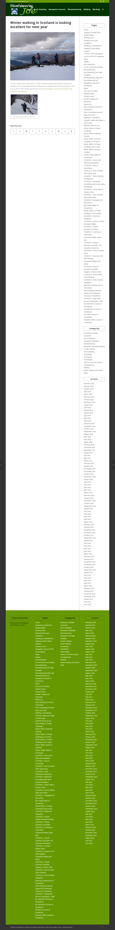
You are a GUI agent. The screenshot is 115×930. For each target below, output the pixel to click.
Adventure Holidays (91, 333)
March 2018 (88, 442)
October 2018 (89, 429)
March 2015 (88, 522)
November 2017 (89, 450)
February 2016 (89, 495)
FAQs (86, 59)
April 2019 (87, 421)
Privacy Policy (89, 96)
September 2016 (90, 477)
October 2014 (89, 535)
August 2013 (88, 572)
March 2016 (88, 493)
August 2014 (88, 541)
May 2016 (87, 487)
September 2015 (90, 506)
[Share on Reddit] (65, 131)
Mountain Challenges (91, 341)
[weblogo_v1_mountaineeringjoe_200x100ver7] (23, 9)
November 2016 (89, 471)
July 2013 (87, 575)
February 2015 (89, 525)
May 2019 (87, 418)
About (86, 30)
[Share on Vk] (58, 131)
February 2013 (89, 588)
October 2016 (89, 474)
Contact (86, 51)
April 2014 (87, 551)
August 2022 (88, 405)
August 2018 (88, 434)
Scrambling (88, 354)
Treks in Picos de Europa (93, 362)
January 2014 (89, 559)
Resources (88, 104)
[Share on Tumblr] (52, 131)
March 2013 (88, 586)
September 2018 (90, 431)
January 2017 (89, 466)
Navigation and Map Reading (94, 346)
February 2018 (89, 445)
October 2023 (89, 389)
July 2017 (87, 455)
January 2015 (89, 527)
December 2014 (89, 530)
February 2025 (89, 384)
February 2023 (89, 397)
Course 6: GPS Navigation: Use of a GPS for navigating (44, 649)
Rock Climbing (89, 352)
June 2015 (87, 514)
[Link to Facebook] (103, 1)
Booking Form (89, 38)
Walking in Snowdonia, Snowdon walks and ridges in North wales (94, 120)
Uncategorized (89, 365)
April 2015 (87, 519)
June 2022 (87, 408)
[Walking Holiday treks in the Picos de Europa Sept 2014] (1, 465)
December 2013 (89, 562)
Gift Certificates (89, 64)
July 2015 (87, 511)
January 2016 (89, 498)
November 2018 (89, 426)
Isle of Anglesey (89, 338)
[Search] (103, 9)
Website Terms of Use (92, 125)
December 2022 (89, 402)
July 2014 (87, 543)
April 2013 (87, 583)
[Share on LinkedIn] (46, 131)
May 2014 (87, 549)
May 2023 (87, 391)
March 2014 (88, 554)
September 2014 (90, 538)
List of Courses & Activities (93, 67)
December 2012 (89, 594)
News (86, 88)
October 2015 (89, 503)
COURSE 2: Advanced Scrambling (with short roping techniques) (94, 184)
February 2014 (89, 556)
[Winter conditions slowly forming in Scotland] (42, 56)
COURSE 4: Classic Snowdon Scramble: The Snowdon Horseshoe (93, 245)
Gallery (86, 62)
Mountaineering (89, 70)
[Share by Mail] (71, 131)
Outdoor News (89, 94)
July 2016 (87, 482)
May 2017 (87, 458)
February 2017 (89, 463)
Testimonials (88, 360)
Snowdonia (88, 357)
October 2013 (89, 567)
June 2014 (87, 546)
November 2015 (89, 501)
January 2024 (89, 386)
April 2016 (87, 490)
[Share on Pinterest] (39, 131)
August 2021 (88, 410)
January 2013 (89, 591)
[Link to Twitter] (100, 1)
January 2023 (89, 400)
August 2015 (88, 509)
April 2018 (87, 439)
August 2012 (88, 599)
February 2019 (89, 423)
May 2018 (87, 437)
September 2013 (90, 570)
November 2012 (89, 596)
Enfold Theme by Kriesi (67, 927)
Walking (86, 368)
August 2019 (88, 413)
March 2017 (88, 461)
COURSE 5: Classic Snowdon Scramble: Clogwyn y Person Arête (92, 269)
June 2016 (87, 485)
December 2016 (89, 469)
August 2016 (88, 479)
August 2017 (88, 453)
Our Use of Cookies (91, 91)
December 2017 (89, 447)
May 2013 (87, 580)
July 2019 (87, 415)
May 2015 (87, 517)
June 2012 (87, 604)
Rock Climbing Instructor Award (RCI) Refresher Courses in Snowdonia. (92, 293)
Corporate (87, 336)
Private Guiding (89, 349)
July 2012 (87, 602)
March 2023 (88, 394)
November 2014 (89, 533)
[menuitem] (29, 9)
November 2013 (89, 564)
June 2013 (87, 578)
